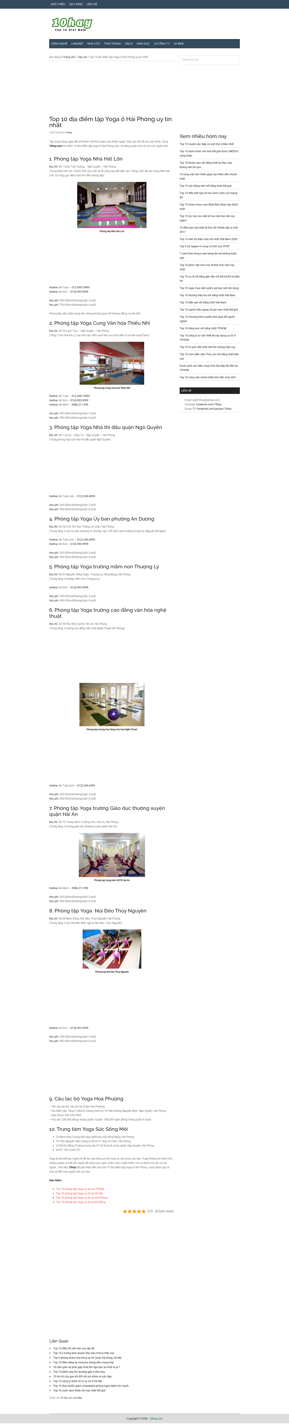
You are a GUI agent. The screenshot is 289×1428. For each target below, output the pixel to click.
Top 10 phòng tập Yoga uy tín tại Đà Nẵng (80, 1202)
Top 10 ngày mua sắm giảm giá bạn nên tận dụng (209, 288)
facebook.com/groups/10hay (214, 408)
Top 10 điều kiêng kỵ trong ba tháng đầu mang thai (83, 1362)
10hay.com (156, 1418)
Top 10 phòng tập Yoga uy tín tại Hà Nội (79, 1193)
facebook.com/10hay (209, 404)
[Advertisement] (112, 91)
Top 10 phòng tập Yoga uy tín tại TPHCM (80, 1189)
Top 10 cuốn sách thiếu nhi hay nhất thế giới (79, 1390)
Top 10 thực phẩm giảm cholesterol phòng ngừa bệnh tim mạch (91, 1385)
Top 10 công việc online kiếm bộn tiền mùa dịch (208, 377)
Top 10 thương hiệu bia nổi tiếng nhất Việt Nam (207, 295)
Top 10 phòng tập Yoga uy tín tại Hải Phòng (81, 1197)
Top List (68, 1397)
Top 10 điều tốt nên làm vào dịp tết (73, 1348)
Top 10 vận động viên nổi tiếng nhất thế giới (205, 185)
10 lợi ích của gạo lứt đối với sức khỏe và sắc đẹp (82, 1376)
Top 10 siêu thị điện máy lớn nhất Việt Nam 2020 (208, 239)
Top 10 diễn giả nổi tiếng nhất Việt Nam (203, 302)
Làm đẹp (77, 1397)
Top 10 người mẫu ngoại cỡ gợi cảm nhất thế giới (209, 309)
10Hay (144, 24)
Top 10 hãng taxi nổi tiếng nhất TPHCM (203, 328)
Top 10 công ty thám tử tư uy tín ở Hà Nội (77, 1381)
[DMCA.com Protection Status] (8, 1425)
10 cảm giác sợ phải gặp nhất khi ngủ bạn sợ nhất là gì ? (86, 1367)
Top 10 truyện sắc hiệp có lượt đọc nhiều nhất (207, 144)
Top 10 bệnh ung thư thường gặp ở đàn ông (79, 1371)
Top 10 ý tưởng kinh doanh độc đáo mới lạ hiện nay (83, 1353)
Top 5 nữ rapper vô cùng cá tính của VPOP (205, 246)
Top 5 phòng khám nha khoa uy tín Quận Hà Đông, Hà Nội (87, 1357)
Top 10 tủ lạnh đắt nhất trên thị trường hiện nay (207, 347)
